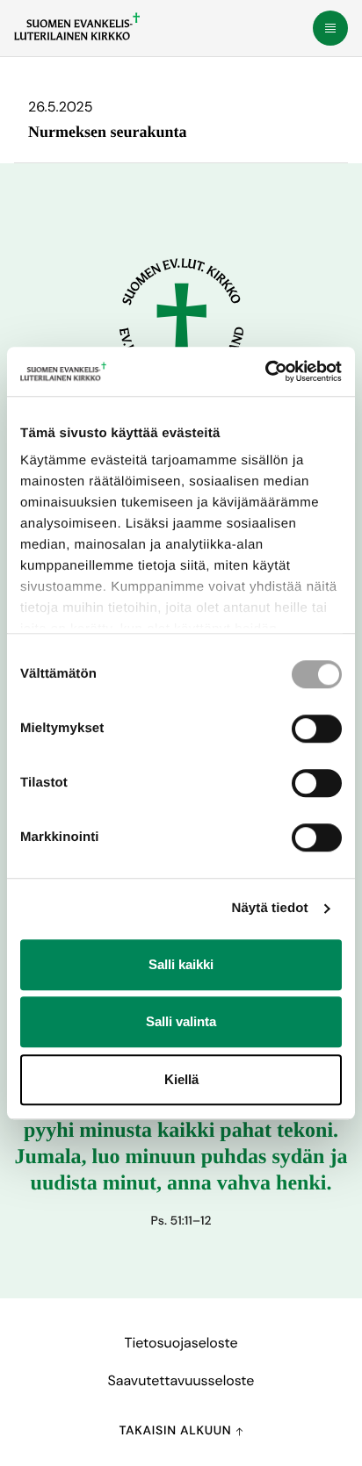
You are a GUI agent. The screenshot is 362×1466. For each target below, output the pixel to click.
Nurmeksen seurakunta (107, 131)
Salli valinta (181, 1021)
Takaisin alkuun (177, 1431)
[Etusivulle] (77, 26)
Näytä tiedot (270, 908)
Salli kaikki (181, 964)
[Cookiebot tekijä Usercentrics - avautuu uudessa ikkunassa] (265, 371)
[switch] (317, 729)
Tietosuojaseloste (180, 1342)
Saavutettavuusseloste (181, 1380)
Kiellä (181, 1079)
